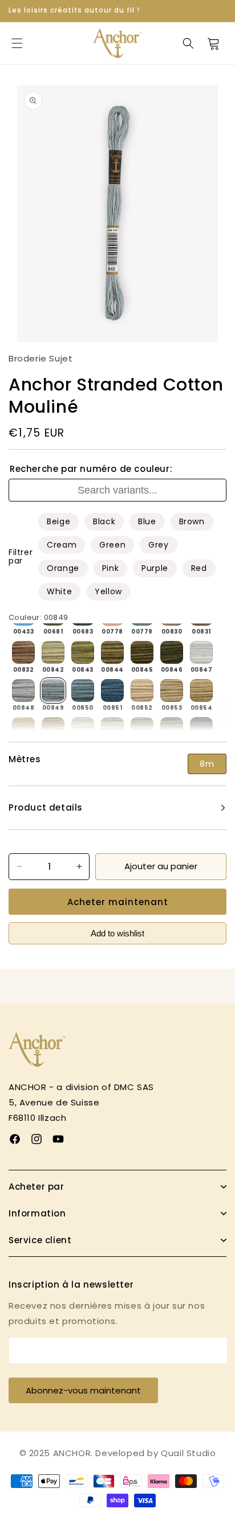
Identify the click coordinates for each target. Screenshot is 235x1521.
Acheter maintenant (117, 902)
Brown (192, 521)
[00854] (201, 690)
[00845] (142, 652)
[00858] (82, 728)
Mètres (25, 759)
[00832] (23, 652)
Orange (63, 568)
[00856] (53, 728)
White (59, 591)
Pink (110, 568)
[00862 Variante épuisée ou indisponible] (201, 728)
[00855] (23, 728)
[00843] (82, 652)
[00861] (171, 728)
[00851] (112, 690)
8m (207, 764)
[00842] (53, 652)
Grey (158, 544)
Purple (154, 568)
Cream (61, 544)
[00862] (201, 728)
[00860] (142, 728)
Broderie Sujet (40, 358)
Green (112, 544)
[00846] (171, 652)
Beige (58, 521)
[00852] (142, 690)
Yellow (108, 591)
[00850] (82, 690)
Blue (147, 521)
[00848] (23, 690)
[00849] (53, 690)
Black (104, 521)
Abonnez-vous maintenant (83, 1390)
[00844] (112, 652)
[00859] (112, 728)
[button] (17, 43)
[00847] (201, 652)
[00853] (171, 690)
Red (199, 568)
